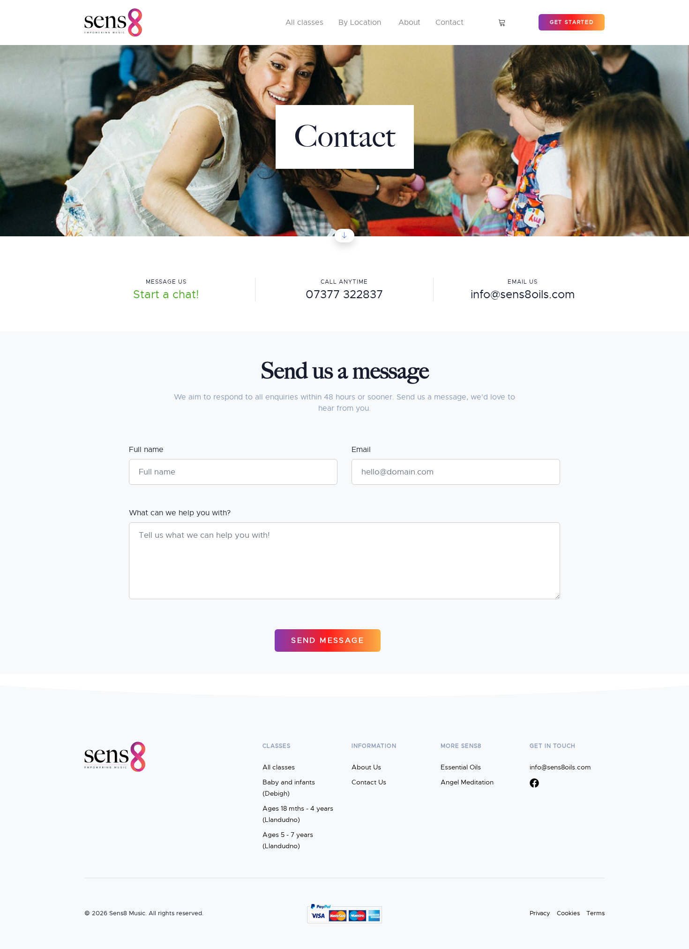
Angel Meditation (467, 782)
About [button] (409, 22)
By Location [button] (359, 22)
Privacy (540, 913)
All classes (278, 767)
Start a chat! (166, 294)
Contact (449, 22)
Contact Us (369, 782)
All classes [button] (304, 22)
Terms (595, 913)
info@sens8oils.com (523, 294)
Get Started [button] (571, 22)
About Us (366, 767)
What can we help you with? (180, 513)
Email (361, 449)
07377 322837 (344, 294)
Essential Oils (461, 767)
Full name (146, 449)
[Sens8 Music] (113, 22)
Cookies (568, 913)
